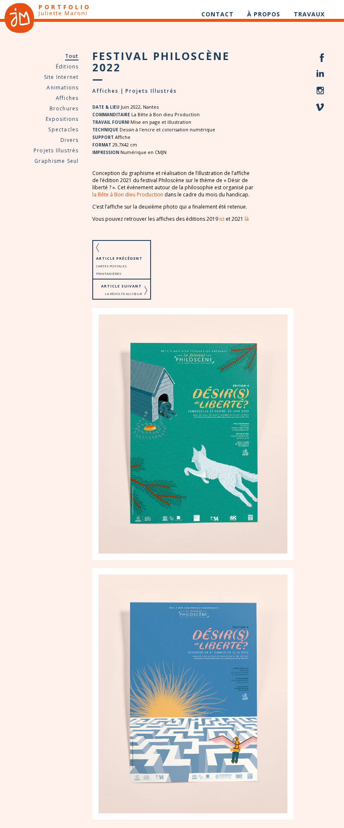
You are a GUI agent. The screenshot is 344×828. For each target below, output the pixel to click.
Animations (62, 87)
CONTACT (217, 14)
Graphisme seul (56, 161)
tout (72, 56)
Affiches (67, 98)
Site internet (61, 77)
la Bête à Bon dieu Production (127, 194)
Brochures (64, 108)
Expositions (62, 119)
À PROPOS (263, 14)
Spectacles (63, 129)
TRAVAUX (309, 14)
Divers (69, 140)
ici (221, 218)
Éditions (67, 66)
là (247, 218)
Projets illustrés (56, 150)
